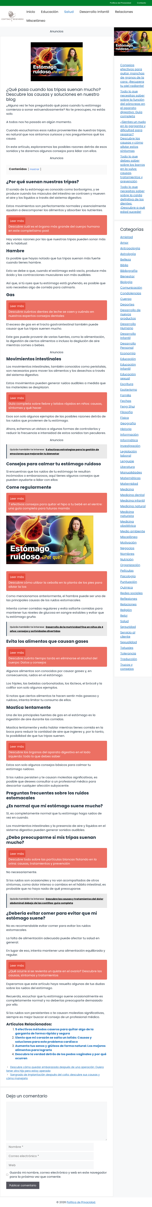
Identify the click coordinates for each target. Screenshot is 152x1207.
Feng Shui (127, 406)
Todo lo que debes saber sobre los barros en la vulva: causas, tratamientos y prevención (132, 168)
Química (126, 587)
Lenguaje (127, 461)
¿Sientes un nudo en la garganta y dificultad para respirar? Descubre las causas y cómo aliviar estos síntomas (133, 136)
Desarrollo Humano (128, 326)
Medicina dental (132, 495)
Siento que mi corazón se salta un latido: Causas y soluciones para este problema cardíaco (53, 1039)
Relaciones (124, 11)
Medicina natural (133, 506)
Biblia (124, 265)
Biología (126, 282)
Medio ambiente (132, 531)
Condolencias (130, 293)
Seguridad (128, 627)
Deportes (127, 304)
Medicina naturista (127, 514)
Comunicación (131, 288)
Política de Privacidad (120, 2)
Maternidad (129, 484)
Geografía (128, 423)
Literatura (127, 467)
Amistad (126, 237)
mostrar (34, 169)
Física (124, 418)
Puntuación (128, 582)
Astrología (128, 254)
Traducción (128, 659)
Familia (125, 395)
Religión (126, 610)
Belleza (125, 259)
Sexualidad (128, 642)
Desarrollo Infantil (94, 11)
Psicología (128, 576)
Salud (69, 11)
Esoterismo (128, 390)
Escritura (126, 384)
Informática (129, 440)
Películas (127, 571)
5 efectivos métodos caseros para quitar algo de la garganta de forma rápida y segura (54, 1031)
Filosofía (126, 412)
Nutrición (126, 559)
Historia (126, 429)
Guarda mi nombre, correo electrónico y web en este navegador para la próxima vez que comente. (58, 1174)
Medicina (127, 489)
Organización (130, 565)
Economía (128, 353)
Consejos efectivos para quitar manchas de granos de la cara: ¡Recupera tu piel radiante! (132, 75)
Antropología (130, 248)
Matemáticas (130, 478)
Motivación (128, 542)
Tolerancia (128, 653)
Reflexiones (128, 599)
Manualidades (131, 472)
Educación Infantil (128, 366)
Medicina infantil (132, 500)
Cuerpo (126, 299)
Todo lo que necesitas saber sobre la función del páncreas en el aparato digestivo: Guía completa (132, 103)
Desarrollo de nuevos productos (130, 314)
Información (129, 434)
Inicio (30, 11)
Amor (124, 243)
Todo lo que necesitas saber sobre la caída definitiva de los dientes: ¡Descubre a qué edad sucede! (132, 199)
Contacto (141, 2)
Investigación (130, 446)
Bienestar (127, 276)
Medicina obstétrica (128, 523)
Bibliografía (128, 271)
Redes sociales (131, 593)
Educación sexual (128, 376)
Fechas (125, 401)
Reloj (123, 615)
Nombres (127, 554)
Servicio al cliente (127, 634)
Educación (49, 11)
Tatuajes (126, 648)
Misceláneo (35, 20)
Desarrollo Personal (128, 345)
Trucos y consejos (127, 667)
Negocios (127, 548)
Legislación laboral (128, 453)
